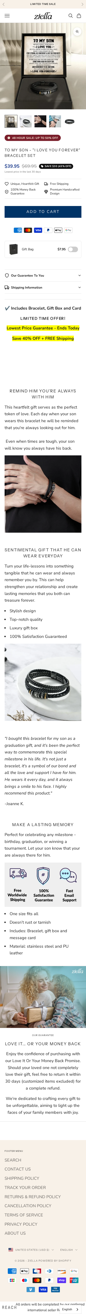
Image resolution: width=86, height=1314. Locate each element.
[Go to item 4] (55, 121)
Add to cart (43, 211)
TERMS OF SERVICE (24, 1215)
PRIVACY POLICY (21, 1224)
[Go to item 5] (69, 121)
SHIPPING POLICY (22, 1178)
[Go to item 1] (11, 121)
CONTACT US (18, 1169)
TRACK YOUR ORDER (25, 1187)
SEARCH (13, 1160)
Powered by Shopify (55, 1260)
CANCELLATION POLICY (28, 1206)
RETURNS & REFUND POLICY (33, 1197)
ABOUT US (15, 1233)
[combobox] (70, 1309)
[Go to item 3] (40, 121)
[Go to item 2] (25, 121)
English (66, 1249)
